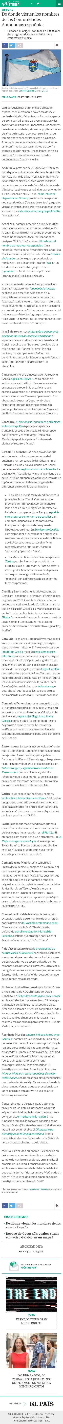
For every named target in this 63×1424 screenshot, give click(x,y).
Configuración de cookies (25, 1420)
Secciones (59, 3)
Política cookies (42, 1417)
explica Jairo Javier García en (24, 798)
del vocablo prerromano (39, 922)
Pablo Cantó (9, 97)
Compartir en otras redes (19, 45)
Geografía (7, 9)
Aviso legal (50, 1414)
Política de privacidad (24, 1417)
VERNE (31, 1314)
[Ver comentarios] (57, 45)
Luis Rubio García (12, 651)
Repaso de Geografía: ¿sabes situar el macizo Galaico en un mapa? (32, 1235)
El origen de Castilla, (46, 529)
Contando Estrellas (26, 90)
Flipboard (43, 1189)
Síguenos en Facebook (32, 3)
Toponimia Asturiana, (42, 288)
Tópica (9, 561)
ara (49, 262)
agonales (8, 271)
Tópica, (6, 617)
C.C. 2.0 (45, 90)
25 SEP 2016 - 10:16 (30, 97)
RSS (40, 1420)
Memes (31, 1370)
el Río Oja (47, 832)
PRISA (47, 1420)
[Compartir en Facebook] (5, 45)
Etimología (25, 1251)
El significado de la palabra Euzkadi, (38, 995)
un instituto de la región (31, 1116)
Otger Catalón (50, 669)
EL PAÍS (42, 1403)
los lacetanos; (45, 686)
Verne (10, 3)
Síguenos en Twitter (38, 3)
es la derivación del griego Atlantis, (39, 211)
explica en (20, 378)
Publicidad (39, 1414)
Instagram (33, 1189)
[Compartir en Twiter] (12, 45)
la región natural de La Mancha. (37, 469)
